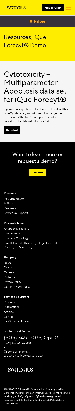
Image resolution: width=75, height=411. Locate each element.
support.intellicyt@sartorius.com (24, 355)
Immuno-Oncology (16, 238)
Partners (9, 277)
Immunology (12, 233)
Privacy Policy (12, 281)
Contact (9, 316)
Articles (9, 312)
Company (10, 257)
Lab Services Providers (18, 321)
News (7, 262)
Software (9, 203)
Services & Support (16, 213)
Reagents (10, 208)
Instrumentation (14, 198)
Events (8, 267)
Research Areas (14, 223)
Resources (10, 302)
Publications (11, 307)
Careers (9, 272)
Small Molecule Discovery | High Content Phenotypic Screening (30, 245)
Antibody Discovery (16, 228)
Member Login (53, 7)
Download (12, 130)
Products (10, 193)
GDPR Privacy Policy (17, 286)
